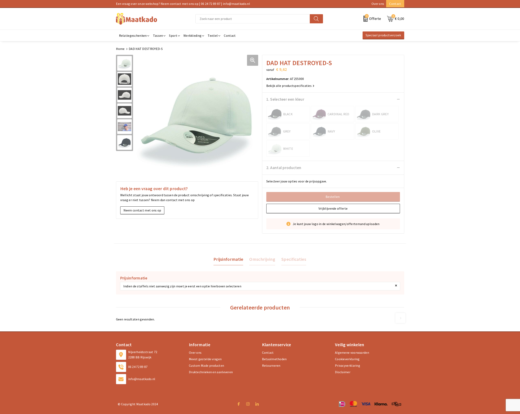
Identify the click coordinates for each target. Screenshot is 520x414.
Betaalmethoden (274, 359)
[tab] (228, 259)
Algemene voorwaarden (352, 352)
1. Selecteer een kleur (285, 99)
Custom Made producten (206, 365)
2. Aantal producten (283, 167)
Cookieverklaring (347, 359)
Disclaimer (342, 372)
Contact (395, 4)
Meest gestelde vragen (205, 359)
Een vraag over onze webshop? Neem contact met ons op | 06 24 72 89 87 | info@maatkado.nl (183, 4)
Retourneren (271, 365)
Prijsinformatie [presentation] (228, 259)
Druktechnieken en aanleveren (211, 372)
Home (120, 49)
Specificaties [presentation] (293, 259)
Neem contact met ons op (142, 210)
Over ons (378, 4)
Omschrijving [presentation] (262, 259)
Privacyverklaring (347, 365)
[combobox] (252, 18)
